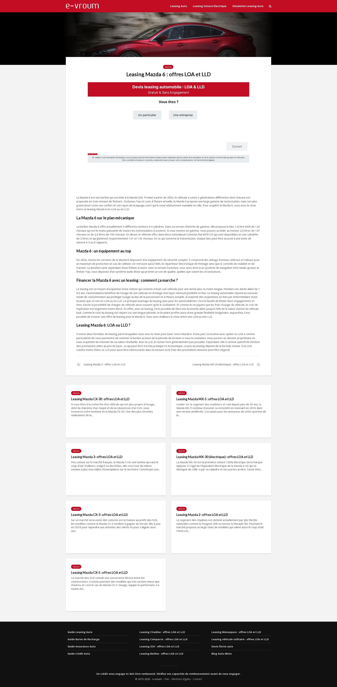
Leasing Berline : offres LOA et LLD (161, 653)
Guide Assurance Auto (82, 646)
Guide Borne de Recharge (84, 639)
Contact (197, 679)
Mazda (168, 67)
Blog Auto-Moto (222, 653)
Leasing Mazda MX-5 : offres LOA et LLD (205, 399)
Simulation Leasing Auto (247, 6)
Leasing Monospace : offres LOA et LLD (236, 632)
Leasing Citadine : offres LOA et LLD (162, 632)
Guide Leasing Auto (80, 632)
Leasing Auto (178, 6)
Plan (166, 679)
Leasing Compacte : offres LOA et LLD (163, 639)
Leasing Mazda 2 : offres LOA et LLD (202, 515)
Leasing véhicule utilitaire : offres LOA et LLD (240, 639)
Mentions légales (181, 679)
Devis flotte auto (222, 646)
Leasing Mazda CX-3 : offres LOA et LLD (99, 515)
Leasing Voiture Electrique (209, 6)
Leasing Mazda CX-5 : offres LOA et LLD (99, 572)
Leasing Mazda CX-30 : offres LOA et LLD (100, 399)
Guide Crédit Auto (79, 653)
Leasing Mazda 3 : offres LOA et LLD (97, 457)
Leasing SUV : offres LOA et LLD (159, 646)
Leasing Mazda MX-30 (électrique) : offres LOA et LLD (214, 457)
